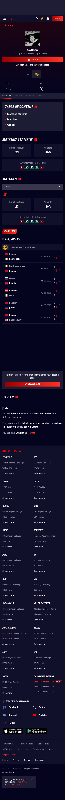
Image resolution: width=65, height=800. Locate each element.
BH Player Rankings (42, 560)
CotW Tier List (39, 487)
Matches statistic (17, 114)
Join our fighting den (17, 701)
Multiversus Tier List (10, 639)
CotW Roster (39, 493)
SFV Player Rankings (42, 658)
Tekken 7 (38, 530)
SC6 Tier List (39, 590)
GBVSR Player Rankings (12, 512)
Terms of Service (9, 744)
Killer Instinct (42, 603)
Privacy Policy (27, 744)
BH (35, 554)
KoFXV (37, 627)
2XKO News (7, 493)
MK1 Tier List (39, 517)
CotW (36, 481)
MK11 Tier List (8, 688)
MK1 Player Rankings (42, 512)
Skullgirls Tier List (9, 614)
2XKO (5, 481)
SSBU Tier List (8, 541)
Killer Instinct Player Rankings (46, 609)
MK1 (36, 506)
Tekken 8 (7, 457)
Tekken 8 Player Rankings (13, 463)
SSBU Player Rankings (11, 536)
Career (11, 124)
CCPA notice (7, 749)
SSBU (5, 530)
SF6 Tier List (39, 468)
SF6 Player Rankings (42, 463)
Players (16, 760)
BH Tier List (38, 566)
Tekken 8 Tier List (9, 468)
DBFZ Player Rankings (11, 560)
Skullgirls (8, 603)
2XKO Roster (7, 487)
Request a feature (10, 755)
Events (5, 760)
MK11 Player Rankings (11, 682)
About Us (52, 749)
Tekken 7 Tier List (41, 541)
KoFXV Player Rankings (43, 633)
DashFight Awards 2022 (44, 692)
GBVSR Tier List (8, 517)
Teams (27, 760)
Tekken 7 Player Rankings (44, 536)
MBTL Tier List (8, 663)
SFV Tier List (39, 663)
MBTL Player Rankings (11, 658)
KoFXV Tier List (40, 639)
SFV (35, 652)
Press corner (38, 749)
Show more (7, 474)
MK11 (5, 676)
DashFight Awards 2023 (44, 687)
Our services (23, 749)
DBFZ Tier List (8, 566)
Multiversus (9, 627)
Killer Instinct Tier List (43, 614)
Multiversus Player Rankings (14, 633)
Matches (12, 119)
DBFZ (4, 554)
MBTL (5, 652)
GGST (5, 579)
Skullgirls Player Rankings (13, 609)
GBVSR (5, 506)
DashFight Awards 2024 (44, 682)
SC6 (35, 579)
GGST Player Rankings (11, 585)
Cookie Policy (43, 744)
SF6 (35, 457)
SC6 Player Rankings (42, 585)
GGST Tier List (8, 590)
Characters (39, 760)
